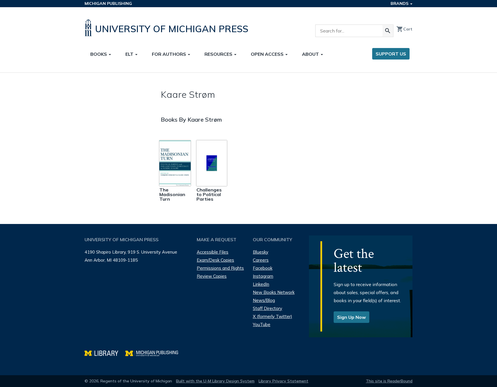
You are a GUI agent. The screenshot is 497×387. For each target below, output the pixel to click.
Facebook (262, 268)
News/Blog (264, 300)
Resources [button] (219, 54)
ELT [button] (130, 54)
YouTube (261, 324)
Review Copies (212, 276)
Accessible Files (212, 252)
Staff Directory (267, 308)
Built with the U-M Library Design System (215, 381)
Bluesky (260, 252)
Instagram (263, 276)
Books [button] (99, 54)
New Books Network (274, 292)
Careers (261, 260)
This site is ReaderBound (389, 381)
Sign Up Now (351, 317)
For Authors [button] (169, 54)
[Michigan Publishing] (154, 352)
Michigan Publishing (108, 3)
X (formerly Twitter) (272, 316)
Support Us (391, 54)
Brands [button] (400, 3)
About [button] (311, 54)
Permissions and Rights (220, 268)
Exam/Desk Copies (215, 260)
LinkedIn (261, 284)
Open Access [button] (268, 54)
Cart (404, 29)
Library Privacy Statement (283, 381)
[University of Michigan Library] (105, 352)
